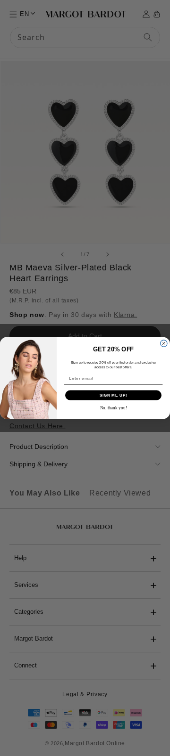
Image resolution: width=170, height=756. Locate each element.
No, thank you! (113, 408)
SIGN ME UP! (114, 395)
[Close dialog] (164, 343)
